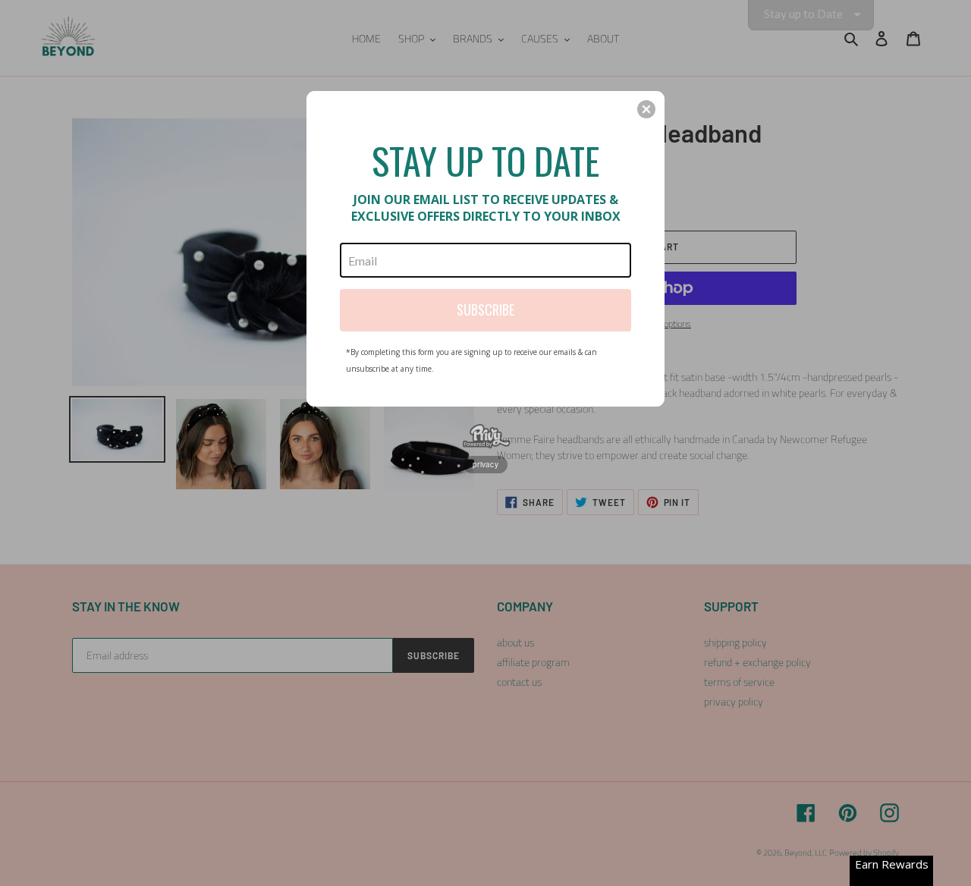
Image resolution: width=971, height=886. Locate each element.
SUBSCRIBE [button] (485, 309)
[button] (646, 109)
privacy (485, 464)
